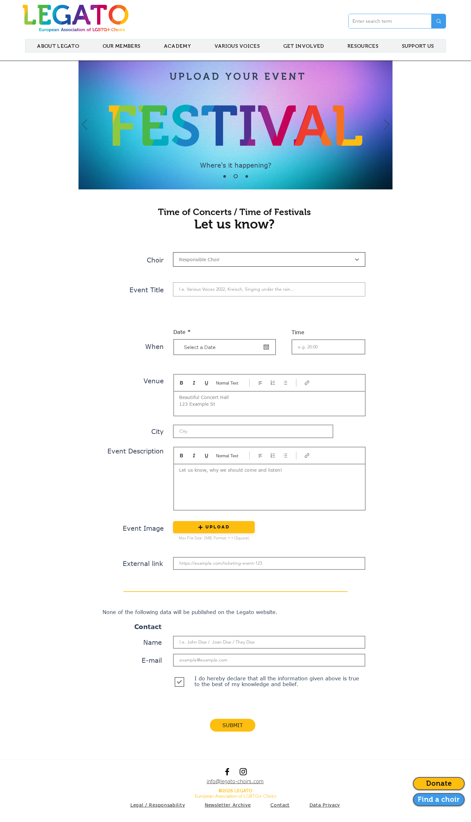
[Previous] (84, 125)
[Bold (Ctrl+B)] (181, 382)
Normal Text (227, 383)
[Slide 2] (235, 176)
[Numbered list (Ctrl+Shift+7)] (272, 382)
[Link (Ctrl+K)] (307, 382)
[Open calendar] (266, 347)
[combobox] (269, 259)
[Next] (386, 125)
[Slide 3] (246, 176)
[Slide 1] (224, 176)
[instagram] (243, 771)
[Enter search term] (438, 21)
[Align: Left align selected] (260, 382)
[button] (214, 527)
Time (298, 332)
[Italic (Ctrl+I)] (194, 382)
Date (183, 332)
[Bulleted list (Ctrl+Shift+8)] (285, 382)
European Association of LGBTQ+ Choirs (235, 796)
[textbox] (269, 485)
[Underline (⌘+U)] (206, 382)
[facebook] (227, 771)
